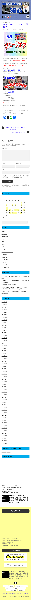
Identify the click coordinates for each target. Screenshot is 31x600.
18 (9, 210)
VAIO (3, 239)
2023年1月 (4, 412)
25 (9, 212)
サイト (3, 169)
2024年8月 (4, 363)
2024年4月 (4, 374)
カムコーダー (5, 257)
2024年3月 (4, 376)
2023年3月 (4, 407)
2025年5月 (4, 340)
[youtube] (8, 17)
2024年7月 (4, 366)
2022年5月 (4, 433)
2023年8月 (4, 394)
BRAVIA (3, 231)
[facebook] (5, 17)
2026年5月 (4, 309)
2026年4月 (4, 312)
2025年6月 (4, 338)
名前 (3, 163)
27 (15, 212)
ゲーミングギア (5, 259)
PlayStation (4, 234)
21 (18, 210)
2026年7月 (4, 304)
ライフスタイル (5, 267)
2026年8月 (4, 302)
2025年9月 (4, 330)
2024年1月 (4, 381)
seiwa (4, 29)
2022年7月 (4, 428)
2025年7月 (4, 335)
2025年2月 (4, 348)
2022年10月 (5, 420)
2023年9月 (4, 392)
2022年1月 (4, 441)
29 (21, 212)
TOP (5, 586)
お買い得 (18, 29)
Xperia (3, 244)
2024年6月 (4, 368)
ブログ (23, 588)
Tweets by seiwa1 (6, 452)
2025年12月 (5, 322)
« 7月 (3, 217)
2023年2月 (4, 410)
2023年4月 (4, 404)
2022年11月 (4, 417)
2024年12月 (5, 353)
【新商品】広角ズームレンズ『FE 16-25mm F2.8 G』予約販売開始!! (14, 128)
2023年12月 (5, 384)
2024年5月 (4, 371)
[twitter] (2, 17)
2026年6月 (4, 307)
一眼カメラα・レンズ (21, 586)
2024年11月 (4, 356)
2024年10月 (5, 358)
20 (15, 210)
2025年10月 (5, 327)
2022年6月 (4, 430)
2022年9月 (4, 423)
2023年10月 (5, 389)
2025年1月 (4, 350)
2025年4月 (4, 343)
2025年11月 (4, 325)
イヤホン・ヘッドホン (7, 252)
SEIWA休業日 (5, 236)
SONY (14, 29)
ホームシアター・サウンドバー (9, 264)
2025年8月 (4, 333)
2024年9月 (4, 361)
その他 (3, 249)
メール (18, 163)
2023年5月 (4, 402)
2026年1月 (4, 320)
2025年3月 (4, 345)
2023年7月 (4, 397)
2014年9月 (4, 443)
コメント (4, 148)
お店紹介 (21, 590)
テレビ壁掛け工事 (11, 590)
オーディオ (4, 254)
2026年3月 (4, 315)
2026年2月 (4, 317)
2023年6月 (4, 399)
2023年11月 (4, 386)
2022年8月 (4, 425)
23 (24, 210)
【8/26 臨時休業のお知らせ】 (9, 284)
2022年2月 (4, 438)
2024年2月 (4, 379)
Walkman (4, 241)
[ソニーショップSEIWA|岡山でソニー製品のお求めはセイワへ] (15, 8)
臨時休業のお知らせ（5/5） (20, 132)
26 (12, 212)
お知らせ (9, 29)
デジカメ (4, 262)
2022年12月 (5, 415)
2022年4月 (4, 435)
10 (6, 207)
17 (6, 210)
